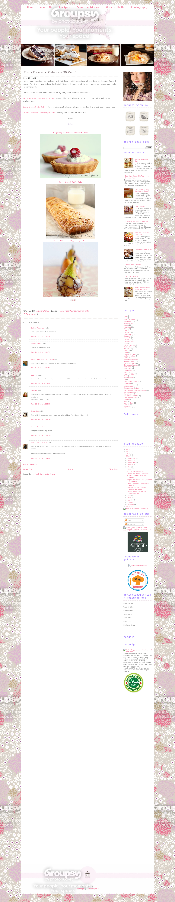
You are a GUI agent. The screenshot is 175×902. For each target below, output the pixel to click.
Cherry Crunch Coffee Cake (70, 182)
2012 (128, 454)
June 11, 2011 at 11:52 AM (40, 336)
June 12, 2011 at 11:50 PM (40, 435)
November (132, 460)
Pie (125, 379)
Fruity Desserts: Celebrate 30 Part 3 (50, 72)
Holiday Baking (129, 361)
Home (30, 7)
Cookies (127, 339)
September (132, 462)
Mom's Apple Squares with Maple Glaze (142, 288)
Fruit (125, 358)
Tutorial (126, 405)
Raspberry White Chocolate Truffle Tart (39, 98)
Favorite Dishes (88, 7)
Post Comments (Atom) (45, 474)
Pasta (126, 376)
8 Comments (30, 314)
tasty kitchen (128, 403)
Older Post (113, 469)
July (129, 467)
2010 (128, 506)
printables (127, 383)
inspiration (127, 368)
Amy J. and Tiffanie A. (39, 442)
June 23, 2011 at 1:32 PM (40, 458)
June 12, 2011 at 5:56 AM (40, 383)
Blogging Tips (128, 323)
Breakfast (127, 327)
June (130, 469)
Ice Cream (127, 367)
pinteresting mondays (131, 381)
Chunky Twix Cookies (133, 265)
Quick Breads (129, 386)
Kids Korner (128, 370)
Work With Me (115, 7)
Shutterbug (35, 411)
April (130, 498)
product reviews (129, 385)
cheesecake (128, 334)
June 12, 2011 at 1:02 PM (40, 404)
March (130, 500)
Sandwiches (128, 394)
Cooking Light (129, 341)
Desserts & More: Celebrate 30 (138, 473)
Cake (125, 329)
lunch (126, 372)
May (129, 495)
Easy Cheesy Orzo (132, 276)
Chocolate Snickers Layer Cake (136, 221)
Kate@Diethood (36, 343)
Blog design (79, 889)
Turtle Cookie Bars (141, 206)
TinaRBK (34, 390)
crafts (126, 343)
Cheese (126, 332)
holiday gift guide (130, 363)
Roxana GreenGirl (37, 427)
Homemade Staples (131, 365)
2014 (128, 449)
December (132, 458)
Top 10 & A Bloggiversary (136, 471)
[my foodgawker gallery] (137, 565)
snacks (126, 399)
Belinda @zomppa (37, 328)
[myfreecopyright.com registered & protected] (137, 651)
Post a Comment (30, 465)
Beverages (128, 321)
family (126, 352)
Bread (126, 325)
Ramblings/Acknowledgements (74, 311)
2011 (128, 456)
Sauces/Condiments (131, 396)
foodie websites (129, 356)
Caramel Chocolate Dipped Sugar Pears (70, 241)
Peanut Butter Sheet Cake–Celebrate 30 (137, 492)
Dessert (126, 348)
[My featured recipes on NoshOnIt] (138, 590)
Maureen (34, 375)
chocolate (127, 338)
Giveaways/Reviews (131, 359)
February (131, 502)
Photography (139, 7)
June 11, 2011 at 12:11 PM (40, 352)
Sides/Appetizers (130, 397)
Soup (125, 401)
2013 (128, 451)
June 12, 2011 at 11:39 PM (40, 419)
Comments (131, 524)
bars (125, 316)
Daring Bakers (129, 347)
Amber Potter (42, 311)
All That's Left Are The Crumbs (42, 359)
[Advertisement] (134, 734)
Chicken (127, 336)
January (131, 504)
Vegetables (128, 407)
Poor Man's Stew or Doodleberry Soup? (142, 190)
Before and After (129, 320)
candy (126, 330)
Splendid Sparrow (93, 889)
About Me (46, 7)
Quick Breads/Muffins (131, 388)
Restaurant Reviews (131, 392)
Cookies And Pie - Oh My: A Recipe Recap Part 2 (137, 488)
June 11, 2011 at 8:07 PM (40, 368)
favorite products (130, 354)
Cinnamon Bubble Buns (143, 249)
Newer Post (28, 469)
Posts (129, 520)
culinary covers (129, 345)
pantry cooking (129, 374)
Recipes (64, 7)
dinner (126, 350)
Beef (125, 318)
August (130, 465)
